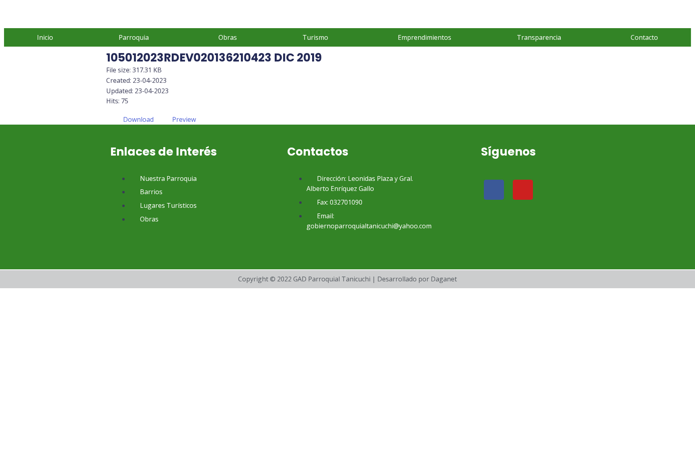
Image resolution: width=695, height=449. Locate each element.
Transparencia (539, 37)
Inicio (45, 37)
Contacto (644, 37)
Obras (227, 37)
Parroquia (134, 37)
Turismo (315, 37)
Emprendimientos (424, 37)
